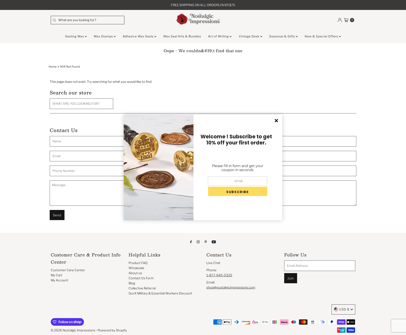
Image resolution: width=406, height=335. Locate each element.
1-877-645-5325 (219, 275)
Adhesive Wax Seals (138, 36)
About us (135, 273)
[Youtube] (214, 241)
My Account (59, 280)
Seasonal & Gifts (282, 36)
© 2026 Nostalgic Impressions (73, 330)
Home (53, 66)
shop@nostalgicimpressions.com (230, 287)
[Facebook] (191, 241)
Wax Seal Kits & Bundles (182, 36)
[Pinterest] (205, 241)
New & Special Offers (322, 36)
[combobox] (87, 20)
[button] (237, 191)
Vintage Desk (249, 36)
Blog (132, 283)
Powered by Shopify (112, 330)
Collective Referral (142, 288)
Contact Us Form (141, 278)
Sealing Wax (75, 36)
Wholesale (136, 268)
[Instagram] (198, 241)
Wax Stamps (104, 36)
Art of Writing (219, 36)
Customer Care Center (68, 270)
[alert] (203, 167)
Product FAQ (138, 263)
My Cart (56, 275)
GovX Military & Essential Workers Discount (160, 293)
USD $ (344, 309)
